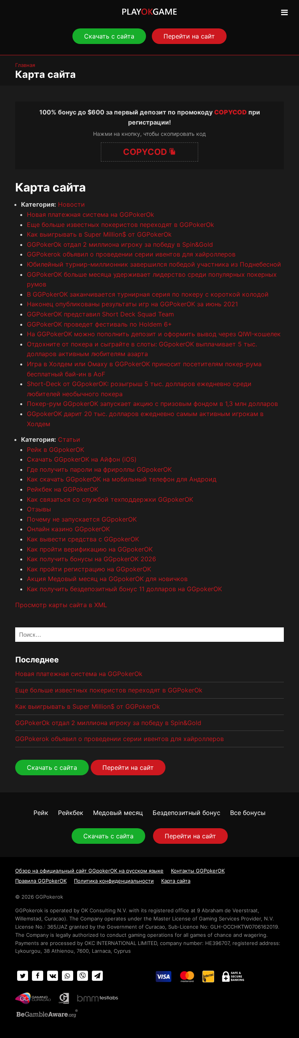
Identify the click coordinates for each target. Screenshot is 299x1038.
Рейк (40, 813)
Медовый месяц (118, 813)
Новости (71, 204)
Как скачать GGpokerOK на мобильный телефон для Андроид (121, 479)
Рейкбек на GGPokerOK (62, 489)
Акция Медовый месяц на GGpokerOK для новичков (107, 579)
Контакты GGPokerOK (198, 871)
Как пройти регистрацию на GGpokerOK (89, 569)
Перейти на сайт (189, 36)
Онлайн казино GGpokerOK (68, 529)
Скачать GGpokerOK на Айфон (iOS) (82, 459)
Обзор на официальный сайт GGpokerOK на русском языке (89, 871)
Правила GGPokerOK (41, 881)
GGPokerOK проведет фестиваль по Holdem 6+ (99, 324)
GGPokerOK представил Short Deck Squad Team (100, 314)
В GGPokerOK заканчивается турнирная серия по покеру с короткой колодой (148, 294)
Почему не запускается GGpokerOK (82, 519)
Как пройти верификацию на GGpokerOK (90, 549)
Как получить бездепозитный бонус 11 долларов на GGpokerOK (124, 589)
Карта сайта (175, 881)
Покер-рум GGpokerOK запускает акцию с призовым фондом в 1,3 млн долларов (152, 403)
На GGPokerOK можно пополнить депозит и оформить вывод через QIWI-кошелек (154, 334)
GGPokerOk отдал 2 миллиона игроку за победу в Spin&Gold (120, 244)
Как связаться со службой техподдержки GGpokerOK (110, 499)
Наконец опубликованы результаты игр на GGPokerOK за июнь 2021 (132, 304)
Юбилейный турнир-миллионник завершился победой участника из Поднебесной (154, 264)
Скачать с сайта (109, 36)
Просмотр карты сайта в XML (61, 605)
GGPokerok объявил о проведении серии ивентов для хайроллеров (131, 254)
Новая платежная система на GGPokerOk (90, 214)
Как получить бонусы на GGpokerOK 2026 (91, 559)
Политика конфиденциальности (114, 881)
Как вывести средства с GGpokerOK (83, 539)
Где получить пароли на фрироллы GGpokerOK (99, 469)
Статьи (69, 439)
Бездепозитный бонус (186, 813)
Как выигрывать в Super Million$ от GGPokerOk (99, 234)
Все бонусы (248, 813)
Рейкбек (70, 813)
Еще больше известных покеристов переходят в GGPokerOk (120, 224)
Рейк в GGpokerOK (55, 449)
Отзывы (39, 509)
